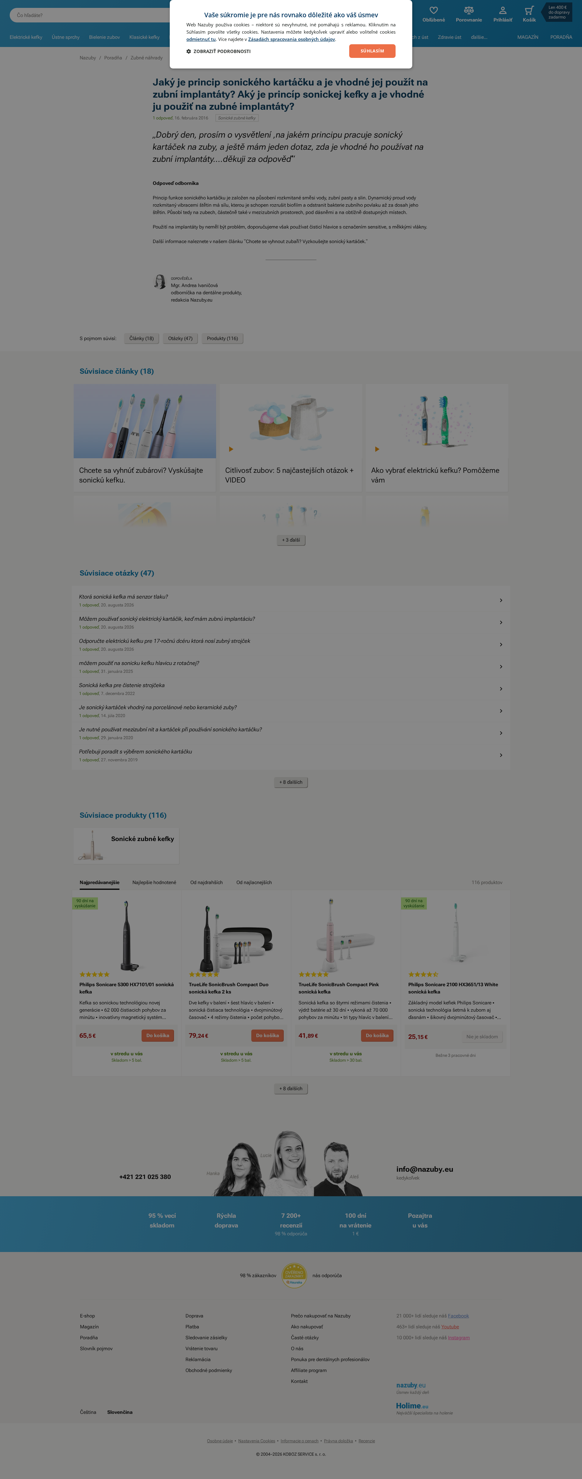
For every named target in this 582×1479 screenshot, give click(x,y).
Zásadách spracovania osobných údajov (291, 39)
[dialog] (291, 34)
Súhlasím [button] (372, 51)
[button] (218, 51)
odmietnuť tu (201, 39)
